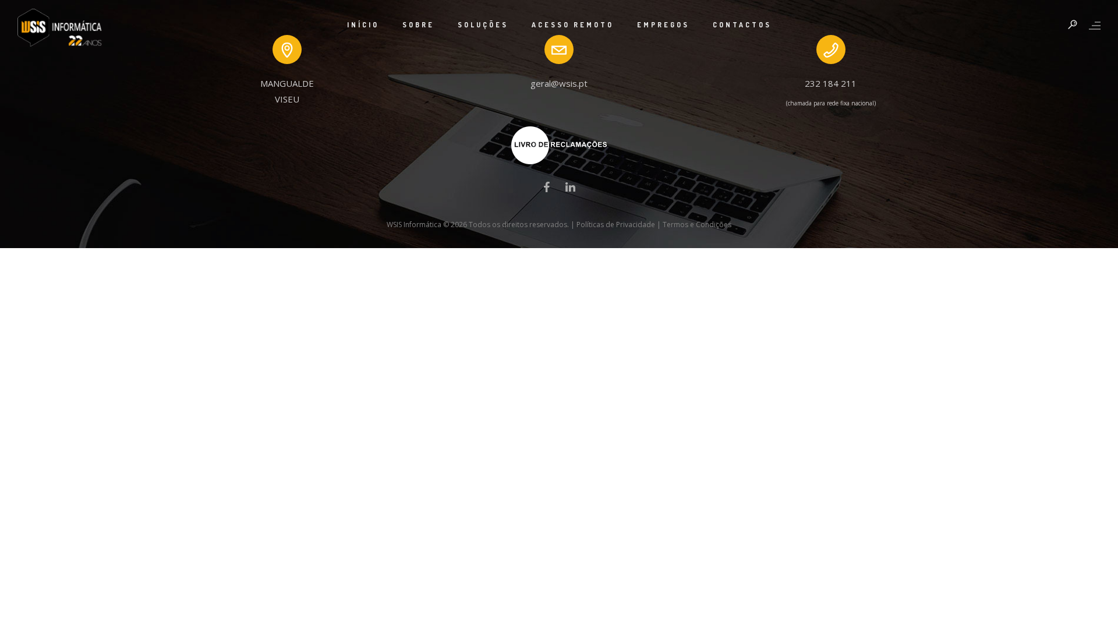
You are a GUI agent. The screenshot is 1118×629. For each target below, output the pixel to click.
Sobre (418, 24)
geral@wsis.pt (559, 83)
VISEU (287, 99)
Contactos (742, 24)
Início (363, 24)
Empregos (663, 24)
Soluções (483, 24)
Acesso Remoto (573, 24)
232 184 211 (831, 83)
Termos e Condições (697, 224)
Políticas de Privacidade (615, 224)
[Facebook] (546, 190)
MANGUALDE (287, 83)
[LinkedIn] (570, 190)
